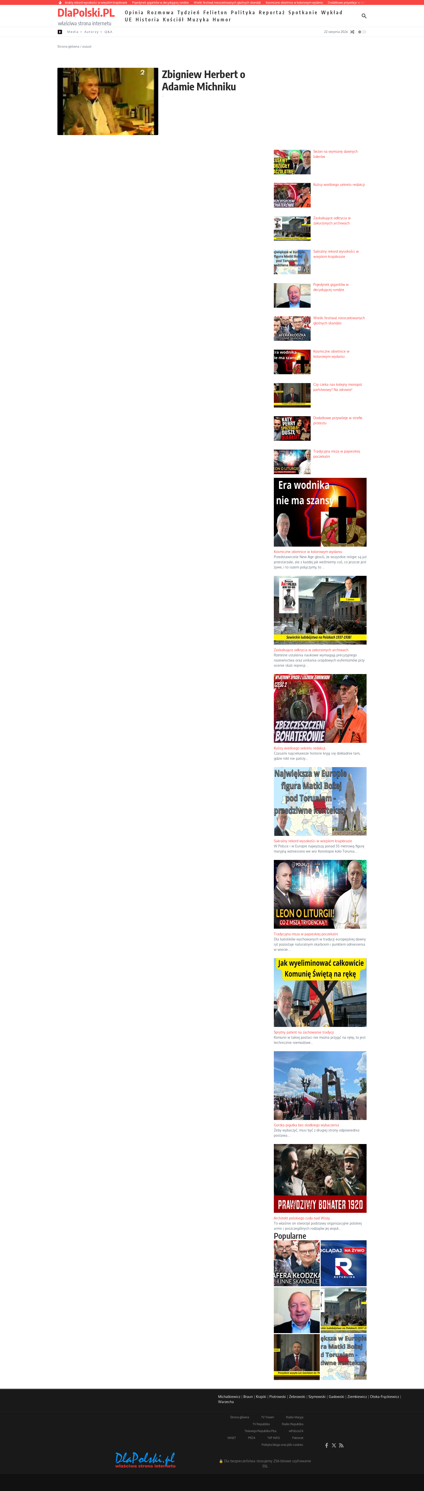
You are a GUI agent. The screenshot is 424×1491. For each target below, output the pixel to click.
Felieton (215, 12)
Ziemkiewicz (357, 1396)
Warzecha (226, 1402)
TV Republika (261, 1424)
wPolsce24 (296, 1431)
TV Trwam (267, 1417)
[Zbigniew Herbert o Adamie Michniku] (107, 101)
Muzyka (198, 19)
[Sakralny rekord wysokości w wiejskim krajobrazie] (344, 1357)
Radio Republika (292, 1424)
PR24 (251, 1438)
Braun (248, 1396)
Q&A (109, 32)
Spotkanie (303, 12)
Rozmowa (160, 12)
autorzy (91, 32)
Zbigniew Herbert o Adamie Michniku (203, 80)
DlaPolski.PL (86, 12)
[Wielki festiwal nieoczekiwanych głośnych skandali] (297, 1263)
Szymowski (317, 1396)
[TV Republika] (344, 1263)
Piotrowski (277, 1396)
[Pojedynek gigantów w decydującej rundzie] (297, 1310)
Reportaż (272, 12)
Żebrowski (297, 1396)
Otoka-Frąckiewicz (384, 1396)
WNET (231, 1438)
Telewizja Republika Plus (261, 1431)
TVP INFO (273, 1438)
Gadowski (336, 1396)
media (73, 32)
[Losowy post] (352, 32)
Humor (222, 19)
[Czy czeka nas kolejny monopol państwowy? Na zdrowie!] (297, 1357)
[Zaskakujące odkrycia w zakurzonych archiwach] (344, 1310)
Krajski (261, 1396)
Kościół (174, 19)
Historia (148, 19)
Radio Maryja (294, 1417)
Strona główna (68, 46)
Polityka (243, 12)
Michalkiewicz (229, 1396)
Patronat (297, 1438)
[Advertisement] (320, 108)
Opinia (134, 12)
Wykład (332, 12)
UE (129, 19)
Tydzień (188, 12)
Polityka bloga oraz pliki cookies (282, 1445)
